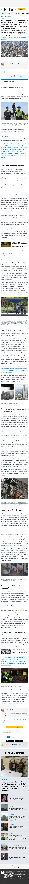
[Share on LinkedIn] (18, 76)
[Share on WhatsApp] (14, 76)
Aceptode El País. (14, 724)
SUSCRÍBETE (22, 9)
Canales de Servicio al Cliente (16, 873)
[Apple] (19, 741)
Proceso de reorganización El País (10, 879)
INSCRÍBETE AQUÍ (14, 727)
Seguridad (5, 730)
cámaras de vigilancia (7, 732)
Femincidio (18, 730)
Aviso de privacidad (20, 874)
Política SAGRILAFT (8, 876)
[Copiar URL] (21, 76)
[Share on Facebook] (8, 76)
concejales (11, 730)
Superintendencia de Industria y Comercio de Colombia (14, 878)
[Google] (10, 741)
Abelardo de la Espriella (14, 13)
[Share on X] (11, 76)
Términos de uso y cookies (9, 875)
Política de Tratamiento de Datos (13, 724)
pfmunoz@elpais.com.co (9, 882)
